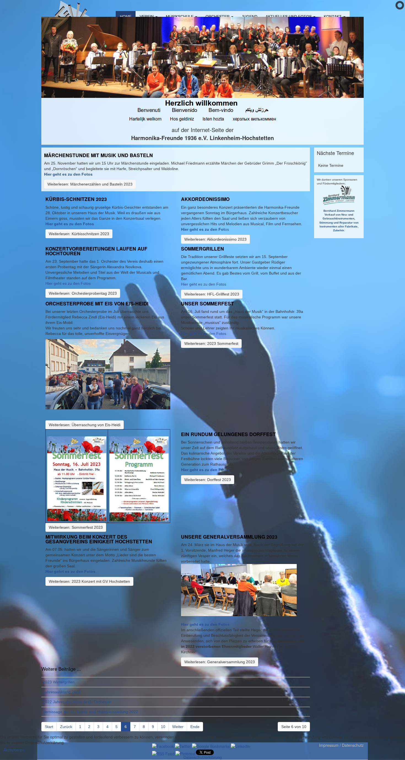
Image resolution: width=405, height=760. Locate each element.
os (205, 229)
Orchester (218, 16)
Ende (194, 726)
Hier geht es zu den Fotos (68, 174)
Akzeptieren (14, 750)
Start (49, 726)
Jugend (249, 16)
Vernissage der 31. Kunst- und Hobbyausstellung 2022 (90, 712)
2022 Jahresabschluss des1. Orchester (77, 702)
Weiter (177, 726)
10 (163, 726)
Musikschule (180, 16)
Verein (147, 16)
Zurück (66, 726)
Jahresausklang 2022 (61, 692)
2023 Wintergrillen (59, 682)
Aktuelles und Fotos (289, 16)
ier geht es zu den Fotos (71, 224)
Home (125, 16)
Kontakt (333, 16)
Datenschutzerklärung (202, 757)
